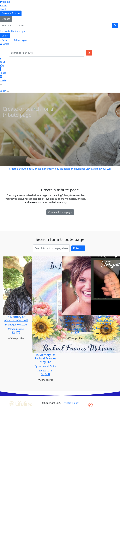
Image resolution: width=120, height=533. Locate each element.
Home (6, 1)
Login (5, 35)
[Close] (8, 91)
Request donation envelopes (69, 168)
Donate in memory (43, 168)
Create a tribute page (21, 168)
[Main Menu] (1, 84)
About (3, 5)
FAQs (3, 8)
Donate (6, 19)
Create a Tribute (11, 13)
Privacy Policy (71, 403)
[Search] (115, 25)
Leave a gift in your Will (98, 168)
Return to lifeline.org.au (13, 31)
